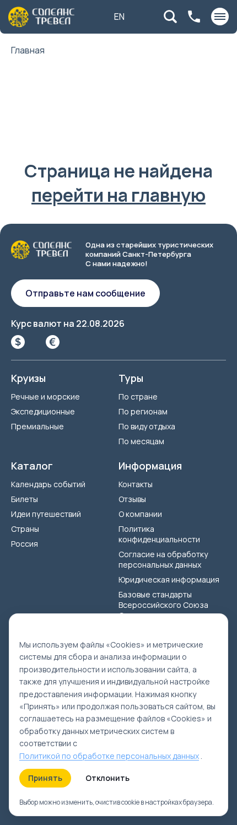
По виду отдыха (146, 426)
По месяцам (141, 441)
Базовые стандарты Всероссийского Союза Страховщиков (163, 605)
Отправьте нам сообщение (85, 293)
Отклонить (107, 778)
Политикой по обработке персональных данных (109, 756)
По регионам (143, 411)
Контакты (135, 484)
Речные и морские (45, 396)
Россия (24, 543)
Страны (25, 529)
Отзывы (132, 499)
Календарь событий (48, 484)
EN (119, 16)
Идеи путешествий (46, 514)
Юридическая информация (168, 579)
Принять (45, 778)
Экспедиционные (43, 411)
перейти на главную (118, 195)
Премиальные (37, 426)
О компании (140, 514)
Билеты (24, 499)
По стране (138, 396)
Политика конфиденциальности (159, 534)
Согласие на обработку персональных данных (163, 559)
